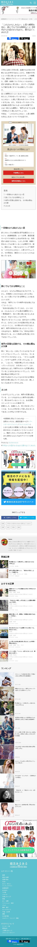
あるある (4, 890)
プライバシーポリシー (8, 932)
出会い (15, 604)
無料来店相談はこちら (18, 181)
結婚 (3, 523)
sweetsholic (17, 647)
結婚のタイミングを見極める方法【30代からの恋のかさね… (22, 589)
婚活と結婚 (5, 877)
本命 (26, 574)
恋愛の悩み (5, 879)
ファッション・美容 (8, 903)
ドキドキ (4, 894)
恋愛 (3, 527)
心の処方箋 (5, 916)
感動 (3, 914)
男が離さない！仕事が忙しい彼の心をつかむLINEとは (21, 562)
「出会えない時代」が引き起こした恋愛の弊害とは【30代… (22, 601)
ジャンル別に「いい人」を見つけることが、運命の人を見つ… (22, 652)
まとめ (7, 206)
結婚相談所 (5, 888)
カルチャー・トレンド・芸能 (10, 918)
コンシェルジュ (24, 424)
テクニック (20, 574)
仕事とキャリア (6, 896)
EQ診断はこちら (19, 173)
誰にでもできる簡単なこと (14, 197)
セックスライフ (6, 909)
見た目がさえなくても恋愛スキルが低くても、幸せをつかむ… (22, 628)
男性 (13, 527)
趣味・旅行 (5, 907)
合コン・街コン (6, 883)
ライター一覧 (6, 926)
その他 (4, 892)
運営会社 (4, 928)
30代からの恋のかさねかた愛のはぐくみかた (19, 445)
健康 (3, 875)
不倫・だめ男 (6, 911)
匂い (19, 645)
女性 (8, 527)
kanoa (34, 36)
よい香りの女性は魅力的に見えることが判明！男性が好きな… (22, 642)
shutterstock (13, 443)
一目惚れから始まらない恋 (14, 194)
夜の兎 (16, 566)
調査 (15, 645)
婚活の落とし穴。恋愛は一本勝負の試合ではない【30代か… (22, 615)
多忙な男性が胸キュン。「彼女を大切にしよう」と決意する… (21, 571)
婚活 (19, 527)
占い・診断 (5, 901)
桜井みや (17, 575)
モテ (11, 574)
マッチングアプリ (7, 886)
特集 (3, 899)
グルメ (4, 905)
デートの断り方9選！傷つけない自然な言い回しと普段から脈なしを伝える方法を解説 (25, 733)
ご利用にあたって (7, 930)
